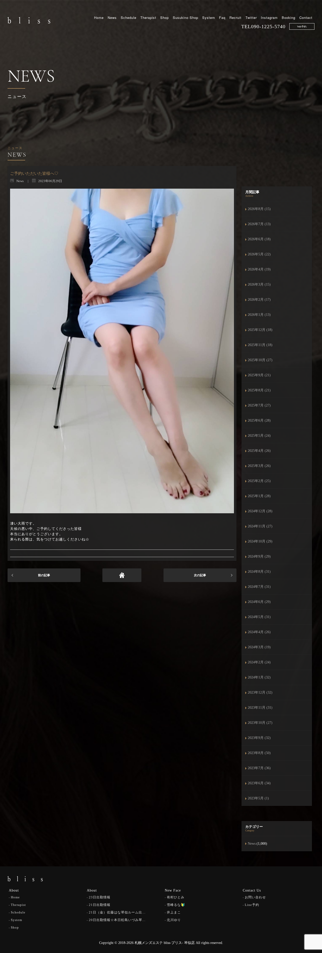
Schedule (128, 17)
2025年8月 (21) (259, 390)
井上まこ (174, 912)
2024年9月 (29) (259, 556)
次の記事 (200, 575)
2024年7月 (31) (259, 587)
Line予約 (252, 905)
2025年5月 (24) (259, 435)
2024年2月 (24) (259, 662)
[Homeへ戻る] (121, 575)
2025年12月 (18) (260, 330)
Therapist (148, 17)
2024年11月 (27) (260, 526)
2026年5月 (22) (259, 254)
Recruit (235, 17)
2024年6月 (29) (259, 602)
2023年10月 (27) (260, 723)
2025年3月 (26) (259, 466)
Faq (222, 17)
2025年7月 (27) (259, 405)
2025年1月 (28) (259, 496)
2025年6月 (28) (259, 420)
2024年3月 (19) (259, 647)
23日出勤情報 (99, 897)
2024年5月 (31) (259, 617)
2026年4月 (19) (259, 269)
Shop (164, 17)
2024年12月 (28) (260, 511)
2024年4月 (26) (259, 632)
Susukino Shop (185, 17)
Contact (305, 17)
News (112, 17)
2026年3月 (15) (259, 284)
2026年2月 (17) (259, 299)
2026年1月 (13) (259, 315)
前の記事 (44, 575)
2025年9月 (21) (259, 375)
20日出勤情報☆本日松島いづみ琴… (117, 920)
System (208, 17)
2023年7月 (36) (259, 768)
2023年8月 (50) (259, 753)
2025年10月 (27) (260, 360)
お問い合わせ (255, 897)
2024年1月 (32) (259, 677)
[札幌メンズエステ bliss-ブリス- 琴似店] (29, 19)
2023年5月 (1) (258, 798)
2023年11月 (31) (260, 707)
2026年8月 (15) (259, 209)
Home (99, 17)
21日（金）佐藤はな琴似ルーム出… (117, 912)
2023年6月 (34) (259, 783)
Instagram (269, 17)
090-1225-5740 (268, 26)
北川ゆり (174, 920)
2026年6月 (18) (259, 239)
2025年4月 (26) (259, 451)
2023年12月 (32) (260, 692)
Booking (288, 17)
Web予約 (301, 26)
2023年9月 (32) (259, 738)
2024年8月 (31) (259, 571)
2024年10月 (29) (260, 541)
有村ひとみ (175, 897)
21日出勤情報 (99, 905)
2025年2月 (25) (259, 481)
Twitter (251, 17)
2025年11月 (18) (260, 345)
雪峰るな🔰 (176, 905)
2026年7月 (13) (259, 224)
